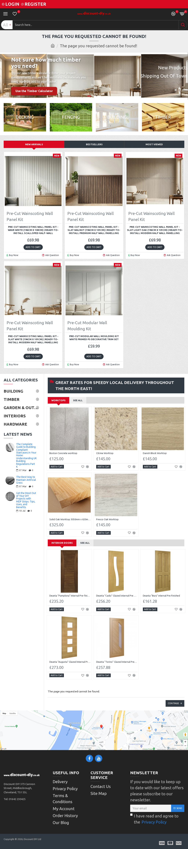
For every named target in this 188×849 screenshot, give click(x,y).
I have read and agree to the (156, 819)
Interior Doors (62, 542)
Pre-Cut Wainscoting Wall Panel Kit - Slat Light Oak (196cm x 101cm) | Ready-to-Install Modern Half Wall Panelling (155, 230)
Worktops (58, 400)
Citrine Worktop (104, 453)
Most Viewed (154, 144)
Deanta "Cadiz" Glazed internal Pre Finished (117, 595)
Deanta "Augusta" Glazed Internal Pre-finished (70, 661)
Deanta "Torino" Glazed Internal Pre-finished (117, 661)
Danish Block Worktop (155, 453)
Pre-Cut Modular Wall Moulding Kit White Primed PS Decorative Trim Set (94, 338)
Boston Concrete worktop (63, 453)
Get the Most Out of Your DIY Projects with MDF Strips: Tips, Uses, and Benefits (26, 500)
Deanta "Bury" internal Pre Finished (161, 595)
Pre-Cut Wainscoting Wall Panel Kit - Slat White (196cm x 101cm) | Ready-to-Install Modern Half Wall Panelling (33, 339)
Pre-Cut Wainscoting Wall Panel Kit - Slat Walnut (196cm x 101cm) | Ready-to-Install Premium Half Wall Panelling (94, 230)
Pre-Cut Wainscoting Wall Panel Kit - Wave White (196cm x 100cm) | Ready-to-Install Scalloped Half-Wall (33, 230)
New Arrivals (34, 144)
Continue (173, 703)
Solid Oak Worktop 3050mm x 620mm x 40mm (70, 519)
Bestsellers (94, 144)
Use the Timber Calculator (34, 91)
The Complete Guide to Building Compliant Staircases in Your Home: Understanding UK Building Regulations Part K (26, 455)
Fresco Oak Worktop (107, 519)
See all (78, 400)
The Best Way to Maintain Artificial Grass (26, 480)
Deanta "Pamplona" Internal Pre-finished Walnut (70, 595)
